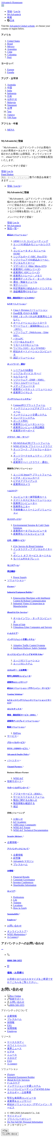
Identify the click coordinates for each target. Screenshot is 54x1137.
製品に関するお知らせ (25, 800)
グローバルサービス (16, 742)
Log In (17, 11)
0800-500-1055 (17, 1005)
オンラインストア (16, 931)
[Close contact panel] (2, 949)
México (10, 46)
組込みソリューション (17, 235)
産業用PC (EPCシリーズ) (26, 272)
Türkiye (11, 115)
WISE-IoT (18, 778)
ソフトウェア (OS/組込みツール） (31, 259)
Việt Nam (11, 117)
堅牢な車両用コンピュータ (19, 676)
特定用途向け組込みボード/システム (32, 288)
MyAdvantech (14, 14)
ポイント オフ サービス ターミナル (32, 555)
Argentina (12, 49)
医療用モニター (21, 506)
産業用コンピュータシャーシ (28, 424)
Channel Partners (14, 766)
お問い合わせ (14, 925)
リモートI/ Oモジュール (26, 345)
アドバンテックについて (18, 849)
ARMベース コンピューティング (30, 241)
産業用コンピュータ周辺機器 (28, 427)
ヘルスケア (12, 491)
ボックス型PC (20, 421)
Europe (10, 69)
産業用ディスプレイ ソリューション (23, 721)
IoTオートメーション (16, 304)
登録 (9, 11)
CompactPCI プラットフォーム (29, 405)
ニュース (12, 1055)
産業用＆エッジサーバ (17, 682)
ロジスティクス (14, 519)
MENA (10, 129)
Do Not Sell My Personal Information (25, 1122)
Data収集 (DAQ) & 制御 (25, 313)
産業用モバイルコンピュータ (28, 534)
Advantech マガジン (23, 861)
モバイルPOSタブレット (26, 558)
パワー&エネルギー (23, 342)
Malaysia (11, 102)
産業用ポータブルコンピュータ (30, 531)
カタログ (12, 1058)
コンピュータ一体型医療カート (30, 497)
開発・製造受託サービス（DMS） (22, 715)
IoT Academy (19, 822)
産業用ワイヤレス (22, 392)
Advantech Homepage (11, 2)
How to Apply (20, 908)
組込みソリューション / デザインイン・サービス (28, 688)
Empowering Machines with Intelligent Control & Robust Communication (31, 599)
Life (15, 900)
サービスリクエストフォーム (28, 797)
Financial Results (21, 877)
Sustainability (13, 914)
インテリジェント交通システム (30, 414)
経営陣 (16, 858)
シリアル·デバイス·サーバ (27, 373)
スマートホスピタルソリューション (32, 500)
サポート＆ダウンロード (18, 787)
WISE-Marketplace (16, 934)
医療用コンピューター (25, 503)
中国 (9, 87)
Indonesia (11, 93)
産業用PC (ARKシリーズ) (26, 269)
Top (5, 1130)
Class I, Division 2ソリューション (30, 310)
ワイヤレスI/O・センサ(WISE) (29, 348)
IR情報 (10, 871)
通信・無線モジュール (25, 282)
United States (13, 41)
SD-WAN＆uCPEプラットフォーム (31, 443)
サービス (12, 736)
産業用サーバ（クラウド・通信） (31, 462)
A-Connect (12, 937)
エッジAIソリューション (26, 660)
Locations (17, 905)
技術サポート (14, 781)
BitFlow (17, 733)
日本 (12, 20)
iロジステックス (14, 709)
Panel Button (7, 174)
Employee (11, 920)
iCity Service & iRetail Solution (28, 546)
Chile (9, 52)
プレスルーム (20, 864)
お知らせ (18, 819)
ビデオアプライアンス (25, 481)
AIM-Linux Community (24, 825)
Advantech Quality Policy (18, 754)
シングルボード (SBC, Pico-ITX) (30, 256)
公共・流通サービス (16, 540)
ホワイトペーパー (16, 1045)
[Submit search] (10, 181)
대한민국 (12, 99)
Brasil (10, 43)
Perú (9, 57)
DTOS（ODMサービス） (18, 748)
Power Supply (20, 577)
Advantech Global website (22, 26)
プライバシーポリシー (19, 1119)
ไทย (9, 111)
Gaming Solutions (14, 694)
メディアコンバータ (24, 386)
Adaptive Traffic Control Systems (29, 645)
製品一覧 (12, 228)
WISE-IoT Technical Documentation (30, 830)
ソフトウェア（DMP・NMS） (29, 379)
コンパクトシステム (24, 418)
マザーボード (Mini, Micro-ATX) (30, 266)
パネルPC (18, 338)
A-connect (12, 1063)
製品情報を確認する (24, 803)
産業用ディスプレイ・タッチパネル (32, 279)
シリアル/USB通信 (23, 370)
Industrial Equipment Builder (19, 592)
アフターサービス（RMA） (28, 794)
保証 (15, 806)
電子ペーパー (20, 285)
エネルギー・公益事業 (17, 670)
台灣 (9, 108)
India (9, 90)
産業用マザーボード (24, 430)
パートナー (13, 760)
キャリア (11, 891)
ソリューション (15, 580)
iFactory (11, 586)
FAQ (9, 1061)
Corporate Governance (24, 879)
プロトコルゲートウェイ (26, 383)
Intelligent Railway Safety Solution (29, 648)
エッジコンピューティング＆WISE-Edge (25, 654)
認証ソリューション (24, 357)
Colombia (11, 54)
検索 (9, 17)
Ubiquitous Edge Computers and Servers (32, 627)
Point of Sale (19, 624)
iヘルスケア (12, 633)
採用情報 (12, 1028)
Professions (18, 897)
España (10, 72)
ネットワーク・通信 (16, 364)
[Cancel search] (13, 181)
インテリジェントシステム (19, 399)
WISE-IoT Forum (21, 827)
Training (17, 902)
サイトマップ (14, 1115)
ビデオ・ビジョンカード (26, 478)
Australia (11, 84)
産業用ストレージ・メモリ (27, 275)
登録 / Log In (13, 186)
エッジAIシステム (23, 663)
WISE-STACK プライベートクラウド (32, 446)
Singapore (12, 105)
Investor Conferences (23, 882)
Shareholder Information (24, 885)
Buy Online (15, 996)
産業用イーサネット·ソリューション (32, 389)
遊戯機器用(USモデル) (25, 291)
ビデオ (10, 1051)
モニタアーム (13, 565)
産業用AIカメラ (21, 484)
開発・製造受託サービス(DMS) (20, 298)
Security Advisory (15, 836)
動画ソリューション (16, 727)
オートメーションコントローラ (30, 323)
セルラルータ (20, 376)
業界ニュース (14, 1048)
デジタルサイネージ (24, 263)
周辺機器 (11, 571)
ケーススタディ (15, 1042)
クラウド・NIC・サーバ (17, 437)
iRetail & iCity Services (17, 612)
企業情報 (12, 842)
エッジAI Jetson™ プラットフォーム (32, 474)
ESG (9, 1025)
